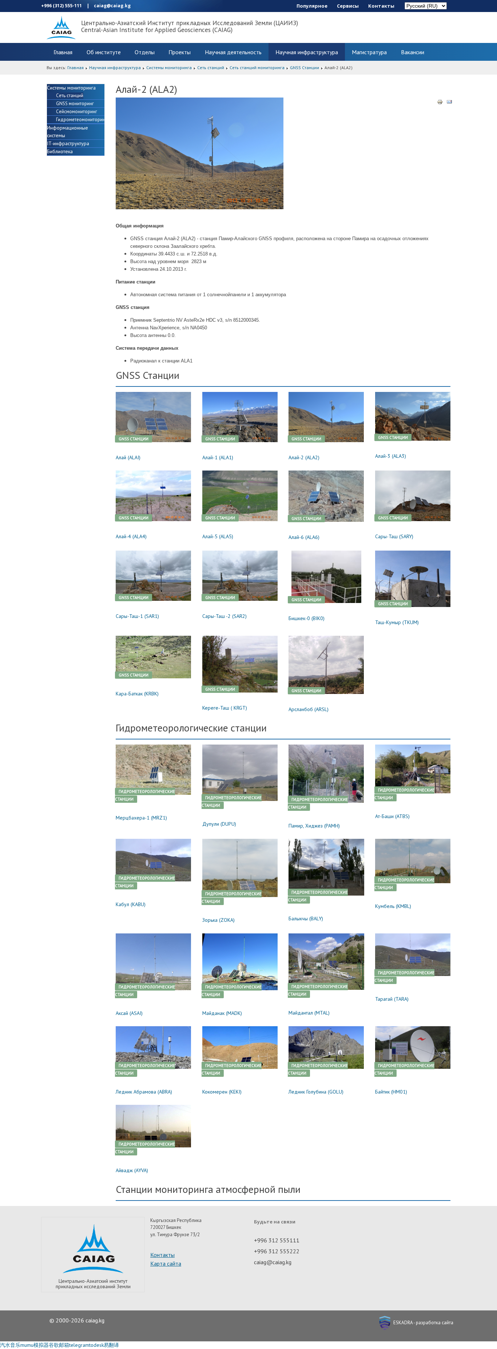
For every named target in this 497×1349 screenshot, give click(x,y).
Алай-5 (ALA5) (217, 536)
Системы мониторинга (169, 67)
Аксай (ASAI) (129, 1013)
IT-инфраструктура (68, 143)
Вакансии (412, 52)
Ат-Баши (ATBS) (392, 816)
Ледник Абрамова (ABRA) (144, 1091)
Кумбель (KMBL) (393, 906)
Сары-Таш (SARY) (394, 536)
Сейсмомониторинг (76, 111)
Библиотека (60, 151)
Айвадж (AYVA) (132, 1170)
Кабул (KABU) (131, 904)
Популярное (312, 6)
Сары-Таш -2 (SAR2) (224, 616)
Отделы (145, 52)
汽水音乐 (10, 1345)
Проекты (179, 52)
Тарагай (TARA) (392, 999)
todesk (96, 1345)
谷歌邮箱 (59, 1345)
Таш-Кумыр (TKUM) (397, 622)
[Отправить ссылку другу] (449, 101)
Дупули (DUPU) (219, 824)
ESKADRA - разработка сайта (422, 1323)
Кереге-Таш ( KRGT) (224, 708)
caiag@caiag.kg (112, 6)
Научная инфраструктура (306, 52)
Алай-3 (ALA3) (390, 456)
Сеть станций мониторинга (257, 67)
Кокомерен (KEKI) (222, 1091)
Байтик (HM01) (391, 1091)
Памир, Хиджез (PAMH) (314, 825)
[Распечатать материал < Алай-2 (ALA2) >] (440, 101)
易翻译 (111, 1345)
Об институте (104, 52)
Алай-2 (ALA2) (304, 457)
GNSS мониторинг (75, 103)
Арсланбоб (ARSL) (309, 709)
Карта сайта (165, 1263)
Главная (62, 52)
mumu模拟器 (34, 1345)
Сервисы (348, 6)
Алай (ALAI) (128, 457)
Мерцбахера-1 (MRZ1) (141, 817)
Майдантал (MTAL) (309, 1012)
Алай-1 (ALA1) (217, 457)
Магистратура (369, 52)
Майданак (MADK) (222, 1013)
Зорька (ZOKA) (218, 920)
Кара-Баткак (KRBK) (137, 693)
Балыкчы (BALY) (306, 918)
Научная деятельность (233, 52)
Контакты (381, 6)
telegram (79, 1345)
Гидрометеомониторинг (81, 119)
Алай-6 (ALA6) (304, 537)
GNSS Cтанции (304, 67)
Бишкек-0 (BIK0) (307, 618)
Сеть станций (210, 67)
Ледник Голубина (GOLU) (316, 1091)
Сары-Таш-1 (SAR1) (137, 616)
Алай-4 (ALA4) (131, 536)
